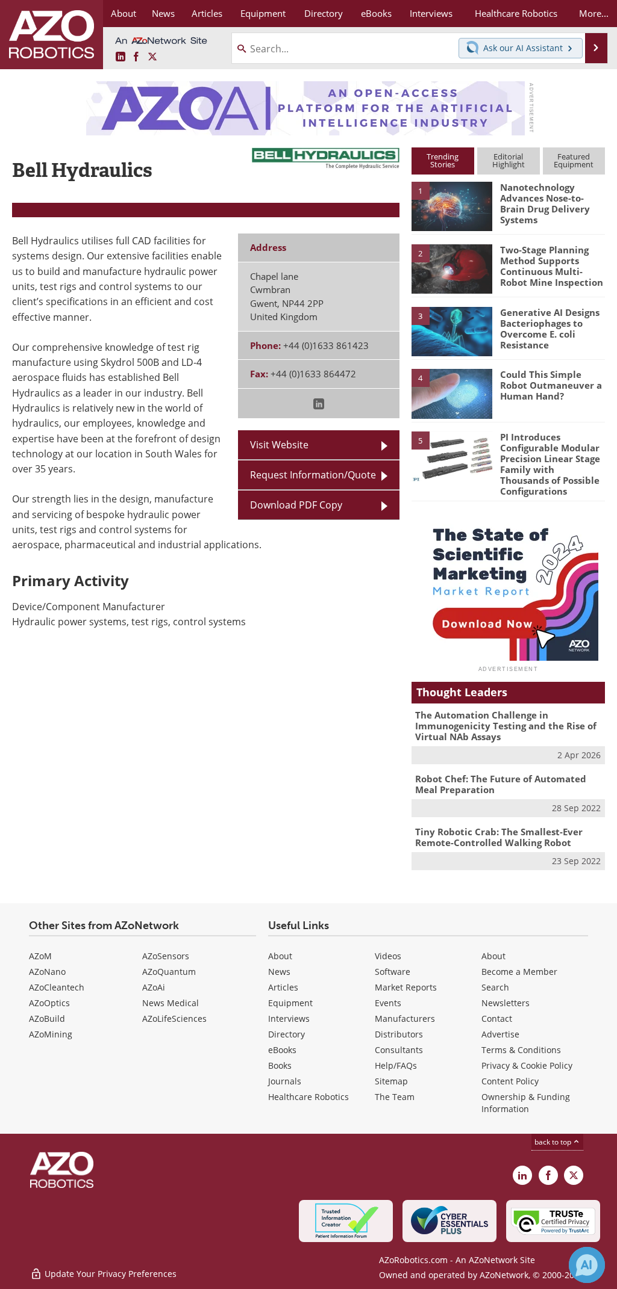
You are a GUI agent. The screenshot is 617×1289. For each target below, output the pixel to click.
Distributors (399, 1034)
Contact (496, 1018)
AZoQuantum (169, 971)
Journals (284, 1081)
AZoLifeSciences (174, 1018)
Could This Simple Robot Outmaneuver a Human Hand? (551, 385)
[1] (452, 205)
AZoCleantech (56, 987)
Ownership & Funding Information (525, 1102)
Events (388, 1003)
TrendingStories (443, 160)
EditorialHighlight (508, 160)
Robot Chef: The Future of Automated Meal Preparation (500, 784)
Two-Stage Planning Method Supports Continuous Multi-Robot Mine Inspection (551, 266)
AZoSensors (165, 956)
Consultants (399, 1050)
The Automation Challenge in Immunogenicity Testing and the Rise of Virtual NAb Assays (506, 726)
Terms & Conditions (521, 1050)
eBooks (282, 1050)
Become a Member (519, 971)
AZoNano (47, 971)
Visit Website (279, 444)
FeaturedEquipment (574, 160)
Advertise (500, 1034)
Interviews (289, 1018)
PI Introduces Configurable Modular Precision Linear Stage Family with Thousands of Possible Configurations (550, 464)
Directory (286, 1034)
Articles (283, 987)
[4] (452, 393)
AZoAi (153, 987)
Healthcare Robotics (308, 1096)
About (280, 956)
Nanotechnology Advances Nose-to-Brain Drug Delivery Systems (545, 203)
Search (495, 987)
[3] (452, 330)
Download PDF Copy (296, 505)
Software (392, 971)
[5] (452, 455)
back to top (553, 1142)
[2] (452, 267)
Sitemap (391, 1081)
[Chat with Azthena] (587, 1265)
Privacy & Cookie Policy (526, 1065)
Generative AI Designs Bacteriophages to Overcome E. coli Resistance (550, 328)
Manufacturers (405, 1018)
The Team (395, 1096)
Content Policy (510, 1081)
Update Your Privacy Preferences (109, 1273)
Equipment (290, 1003)
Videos (388, 956)
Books (280, 1065)
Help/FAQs (396, 1065)
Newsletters (505, 1003)
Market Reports (406, 987)
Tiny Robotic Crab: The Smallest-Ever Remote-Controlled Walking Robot (499, 837)
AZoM (40, 956)
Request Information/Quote (313, 474)
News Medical (170, 1003)
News (279, 971)
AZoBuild (47, 1018)
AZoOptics (49, 1003)
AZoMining (50, 1034)
